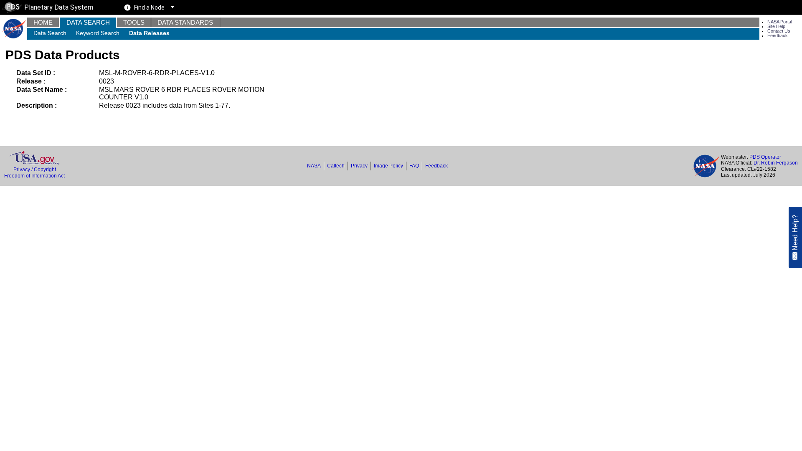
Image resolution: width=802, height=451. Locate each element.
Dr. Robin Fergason (776, 163)
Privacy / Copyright (34, 169)
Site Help (776, 26)
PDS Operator (765, 157)
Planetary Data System (58, 7)
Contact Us (778, 30)
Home (43, 22)
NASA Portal (779, 21)
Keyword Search (97, 33)
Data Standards (185, 22)
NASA (314, 166)
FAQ (414, 166)
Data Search (88, 22)
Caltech (336, 166)
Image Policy (388, 166)
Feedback (777, 35)
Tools (134, 22)
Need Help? (795, 233)
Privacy (359, 166)
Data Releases (149, 33)
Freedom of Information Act (34, 176)
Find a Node (149, 7)
